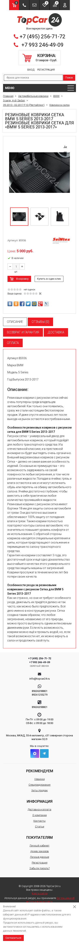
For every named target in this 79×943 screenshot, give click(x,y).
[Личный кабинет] (65, 5)
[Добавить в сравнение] (65, 146)
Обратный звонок (39, 666)
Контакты (39, 820)
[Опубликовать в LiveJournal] (46, 303)
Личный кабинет (39, 845)
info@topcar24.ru (39, 678)
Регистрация (46, 69)
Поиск (69, 77)
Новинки (39, 779)
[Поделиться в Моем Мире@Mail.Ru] (34, 303)
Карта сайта (39, 893)
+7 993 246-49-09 (42, 45)
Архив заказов (39, 851)
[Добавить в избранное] (65, 153)
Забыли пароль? (39, 868)
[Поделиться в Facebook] (22, 303)
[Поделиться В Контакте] (9, 303)
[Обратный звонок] (24, 5)
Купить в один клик (49, 278)
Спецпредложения (39, 784)
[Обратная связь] (34, 5)
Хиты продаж (39, 790)
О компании (39, 815)
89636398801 (39, 691)
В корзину (22, 278)
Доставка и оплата (39, 809)
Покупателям (39, 837)
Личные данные (39, 856)
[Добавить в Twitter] (28, 303)
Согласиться (13, 937)
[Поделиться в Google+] (40, 303)
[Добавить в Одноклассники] (16, 303)
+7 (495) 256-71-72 (42, 36)
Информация (39, 801)
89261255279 (39, 694)
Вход (30, 69)
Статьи (39, 826)
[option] (39, 172)
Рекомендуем (39, 771)
